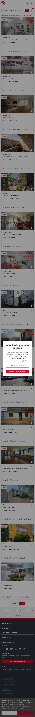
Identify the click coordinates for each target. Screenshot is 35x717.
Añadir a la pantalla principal (17, 371)
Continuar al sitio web (17, 366)
